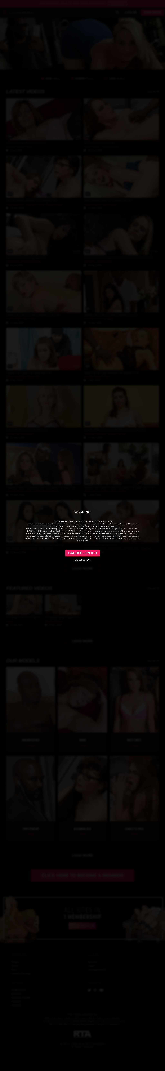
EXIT (89, 559)
